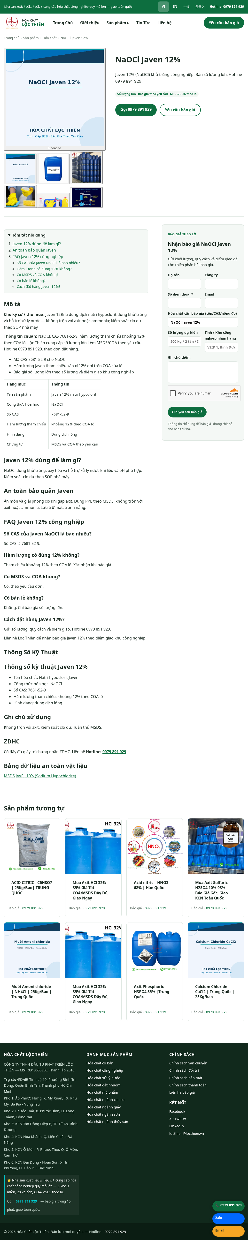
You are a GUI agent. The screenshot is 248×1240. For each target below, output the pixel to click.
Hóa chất (50, 38)
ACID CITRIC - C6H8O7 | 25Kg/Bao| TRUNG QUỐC (31, 887)
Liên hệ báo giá (182, 1092)
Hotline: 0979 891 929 (227, 6)
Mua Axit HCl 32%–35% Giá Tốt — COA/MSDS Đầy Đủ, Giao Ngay (90, 890)
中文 (187, 6)
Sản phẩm (118, 22)
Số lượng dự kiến (183, 332)
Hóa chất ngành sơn (103, 1114)
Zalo (218, 1217)
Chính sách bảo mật (185, 1077)
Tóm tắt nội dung (29, 235)
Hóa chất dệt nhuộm (103, 1085)
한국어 (200, 6)
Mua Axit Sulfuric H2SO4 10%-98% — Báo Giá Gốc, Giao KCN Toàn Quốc (212, 890)
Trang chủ (11, 38)
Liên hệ (164, 22)
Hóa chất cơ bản (99, 1063)
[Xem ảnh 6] (86, 197)
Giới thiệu (90, 22)
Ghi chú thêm (179, 357)
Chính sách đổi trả (184, 1070)
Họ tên (173, 275)
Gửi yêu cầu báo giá (187, 412)
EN (175, 6)
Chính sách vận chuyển (188, 1063)
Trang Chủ (63, 22)
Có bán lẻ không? (31, 280)
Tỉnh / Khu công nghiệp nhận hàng (220, 335)
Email (209, 294)
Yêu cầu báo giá (224, 22)
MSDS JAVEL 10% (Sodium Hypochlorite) (40, 776)
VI (163, 6)
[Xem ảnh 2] (53, 169)
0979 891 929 (114, 751)
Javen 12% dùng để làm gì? (37, 243)
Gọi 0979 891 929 (136, 109)
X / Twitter (177, 1118)
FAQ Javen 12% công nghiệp (38, 256)
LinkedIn (176, 1125)
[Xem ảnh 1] (20, 169)
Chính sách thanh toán (188, 1085)
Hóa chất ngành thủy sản (107, 1121)
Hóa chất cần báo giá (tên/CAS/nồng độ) (202, 313)
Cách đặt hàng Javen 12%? (38, 286)
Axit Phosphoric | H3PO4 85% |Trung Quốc (151, 991)
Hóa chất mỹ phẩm (102, 1092)
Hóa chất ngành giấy (103, 1107)
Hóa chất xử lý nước (103, 1077)
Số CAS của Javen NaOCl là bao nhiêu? (48, 262)
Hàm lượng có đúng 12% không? (44, 268)
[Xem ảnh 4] (20, 196)
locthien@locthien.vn (186, 1133)
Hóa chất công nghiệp (104, 1070)
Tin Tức (143, 22)
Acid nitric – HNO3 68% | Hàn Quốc (151, 885)
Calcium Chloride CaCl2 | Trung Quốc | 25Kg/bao (214, 991)
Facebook (177, 1111)
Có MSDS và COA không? (37, 274)
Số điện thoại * (180, 294)
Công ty (211, 275)
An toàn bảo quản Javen (34, 250)
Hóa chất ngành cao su (105, 1099)
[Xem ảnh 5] (53, 200)
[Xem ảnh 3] (86, 167)
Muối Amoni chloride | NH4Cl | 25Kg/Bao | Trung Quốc (31, 991)
